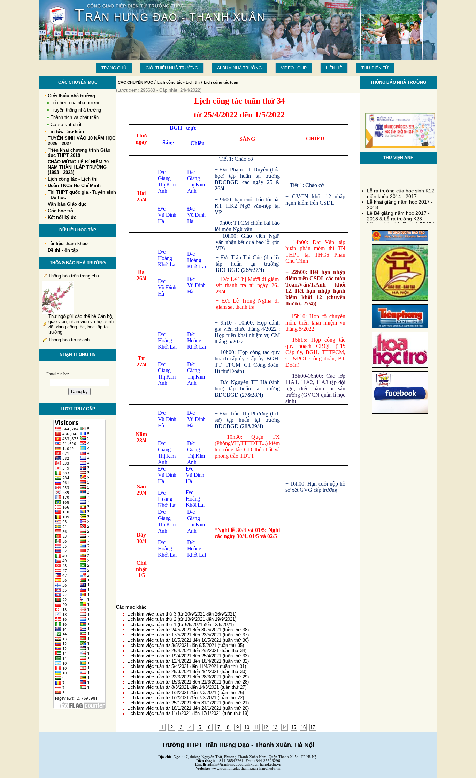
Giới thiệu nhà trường (172, 68)
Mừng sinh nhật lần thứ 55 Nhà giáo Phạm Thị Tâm (401, 223)
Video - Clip (294, 68)
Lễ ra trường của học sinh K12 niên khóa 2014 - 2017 (400, 190)
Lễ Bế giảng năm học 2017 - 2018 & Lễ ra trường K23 (398, 212)
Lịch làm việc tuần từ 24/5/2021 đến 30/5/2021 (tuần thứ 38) (188, 629)
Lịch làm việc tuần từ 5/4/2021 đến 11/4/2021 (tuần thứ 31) (186, 666)
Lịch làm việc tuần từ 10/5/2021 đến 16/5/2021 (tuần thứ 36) (188, 640)
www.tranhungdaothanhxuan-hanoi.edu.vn (246, 768)
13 (274, 727)
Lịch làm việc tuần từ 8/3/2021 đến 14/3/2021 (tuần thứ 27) (186, 687)
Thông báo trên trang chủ (73, 276)
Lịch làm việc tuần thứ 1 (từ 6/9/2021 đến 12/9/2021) (180, 624)
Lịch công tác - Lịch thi (178, 82)
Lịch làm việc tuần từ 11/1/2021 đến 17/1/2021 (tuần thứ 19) (187, 713)
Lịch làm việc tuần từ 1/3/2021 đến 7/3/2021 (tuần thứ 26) (185, 692)
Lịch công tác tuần (221, 82)
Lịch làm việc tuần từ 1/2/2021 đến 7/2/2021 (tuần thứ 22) (185, 697)
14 (284, 727)
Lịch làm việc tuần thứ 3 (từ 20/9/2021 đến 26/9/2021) (181, 614)
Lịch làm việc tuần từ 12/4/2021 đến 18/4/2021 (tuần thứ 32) (188, 661)
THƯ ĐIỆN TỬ (375, 68)
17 (312, 727)
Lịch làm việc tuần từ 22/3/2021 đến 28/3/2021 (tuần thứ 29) (188, 676)
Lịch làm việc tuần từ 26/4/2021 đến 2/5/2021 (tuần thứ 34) (186, 650)
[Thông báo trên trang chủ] (58, 312)
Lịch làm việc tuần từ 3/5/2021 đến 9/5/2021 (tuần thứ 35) (185, 645)
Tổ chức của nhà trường (75, 102)
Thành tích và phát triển (75, 117)
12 (265, 727)
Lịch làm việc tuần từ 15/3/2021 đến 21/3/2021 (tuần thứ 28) (188, 682)
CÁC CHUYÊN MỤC (135, 82)
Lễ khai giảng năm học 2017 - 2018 (400, 201)
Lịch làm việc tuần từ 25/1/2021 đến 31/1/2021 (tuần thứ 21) (188, 702)
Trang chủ (113, 68)
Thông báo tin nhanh (69, 339)
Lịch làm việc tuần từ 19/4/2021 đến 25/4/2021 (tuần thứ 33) (188, 655)
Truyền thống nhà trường (76, 110)
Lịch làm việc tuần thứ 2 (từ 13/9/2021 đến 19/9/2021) (181, 619)
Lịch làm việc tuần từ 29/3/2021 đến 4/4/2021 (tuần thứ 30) (186, 671)
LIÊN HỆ (334, 68)
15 (293, 727)
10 (246, 727)
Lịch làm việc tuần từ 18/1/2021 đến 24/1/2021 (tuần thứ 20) (188, 708)
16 (303, 727)
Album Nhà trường (239, 68)
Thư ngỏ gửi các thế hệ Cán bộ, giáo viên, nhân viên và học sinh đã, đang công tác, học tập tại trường (81, 324)
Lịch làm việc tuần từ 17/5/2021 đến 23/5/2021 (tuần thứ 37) (188, 635)
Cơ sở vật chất (66, 124)
